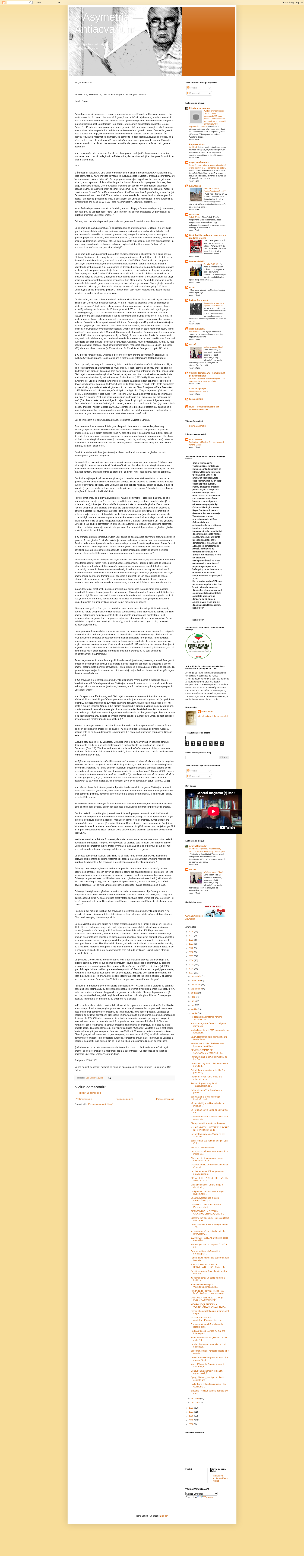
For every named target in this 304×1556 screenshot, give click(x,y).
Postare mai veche (165, 1099)
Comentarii (195, 93)
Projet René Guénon (199, 162)
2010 (191, 1416)
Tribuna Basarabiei (197, 426)
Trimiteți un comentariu (90, 1093)
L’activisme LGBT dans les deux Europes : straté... (206, 1205)
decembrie (196, 976)
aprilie (194, 1009)
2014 (191, 968)
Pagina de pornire (124, 1099)
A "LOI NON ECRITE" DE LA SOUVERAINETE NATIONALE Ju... (209, 1265)
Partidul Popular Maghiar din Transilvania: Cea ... (204, 1084)
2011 (191, 1412)
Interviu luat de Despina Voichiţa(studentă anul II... (204, 1285)
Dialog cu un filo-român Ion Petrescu (209, 1123)
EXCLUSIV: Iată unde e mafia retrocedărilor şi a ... (205, 1199)
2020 (191, 948)
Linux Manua (195, 439)
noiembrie (196, 980)
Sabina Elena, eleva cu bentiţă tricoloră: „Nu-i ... (205, 1098)
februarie (195, 1398)
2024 (191, 931)
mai (193, 1005)
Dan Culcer (207, 711)
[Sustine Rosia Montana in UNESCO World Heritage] (198, 658)
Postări (193, 88)
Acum (192, 287)
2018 (191, 952)
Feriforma (194, 214)
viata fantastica (197, 329)
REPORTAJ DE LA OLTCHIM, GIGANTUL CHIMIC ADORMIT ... (207, 1212)
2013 (191, 973)
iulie (193, 997)
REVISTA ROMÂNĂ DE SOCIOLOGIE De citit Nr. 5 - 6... (207, 1051)
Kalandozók (195, 186)
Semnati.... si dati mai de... (203, 1147)
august (194, 993)
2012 (191, 1408)
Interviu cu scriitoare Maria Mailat (220, 1478)
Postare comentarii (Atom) (100, 1104)
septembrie (196, 989)
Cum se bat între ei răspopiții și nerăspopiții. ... (205, 1252)
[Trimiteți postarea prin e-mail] (109, 1078)
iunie (193, 1001)
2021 (191, 944)
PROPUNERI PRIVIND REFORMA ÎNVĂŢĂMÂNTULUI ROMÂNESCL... (209, 1292)
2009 (191, 1420)
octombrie (196, 984)
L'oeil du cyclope (197, 388)
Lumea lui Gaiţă (197, 261)
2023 (191, 935)
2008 (191, 1424)
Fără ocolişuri (196, 399)
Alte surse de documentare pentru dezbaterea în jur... (207, 1159)
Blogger (163, 1516)
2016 (191, 960)
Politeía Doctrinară (198, 300)
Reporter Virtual (197, 144)
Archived (193, 147)
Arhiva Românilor (198, 846)
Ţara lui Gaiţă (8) (211, 264)
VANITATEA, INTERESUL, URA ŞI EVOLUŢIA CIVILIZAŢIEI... (207, 1298)
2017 (191, 956)
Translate (208, 1497)
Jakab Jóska (195, 217)
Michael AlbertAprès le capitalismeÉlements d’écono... (207, 1318)
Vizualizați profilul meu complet (213, 716)
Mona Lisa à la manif (198, 391)
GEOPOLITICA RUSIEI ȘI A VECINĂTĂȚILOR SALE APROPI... (208, 1305)
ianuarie (195, 1402)
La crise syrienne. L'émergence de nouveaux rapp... (207, 1172)
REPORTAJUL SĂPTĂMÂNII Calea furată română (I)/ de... (207, 1044)
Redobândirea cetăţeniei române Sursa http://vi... (206, 1018)
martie (194, 1013)
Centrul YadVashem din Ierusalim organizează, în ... (207, 1372)
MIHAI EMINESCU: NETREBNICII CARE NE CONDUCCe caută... (210, 1128)
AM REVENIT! (195, 331)
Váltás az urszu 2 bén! (213, 347)
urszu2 (192, 344)
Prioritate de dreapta (199, 108)
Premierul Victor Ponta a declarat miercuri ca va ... (206, 1078)
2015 (191, 964)
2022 (191, 940)
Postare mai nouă (83, 1099)
